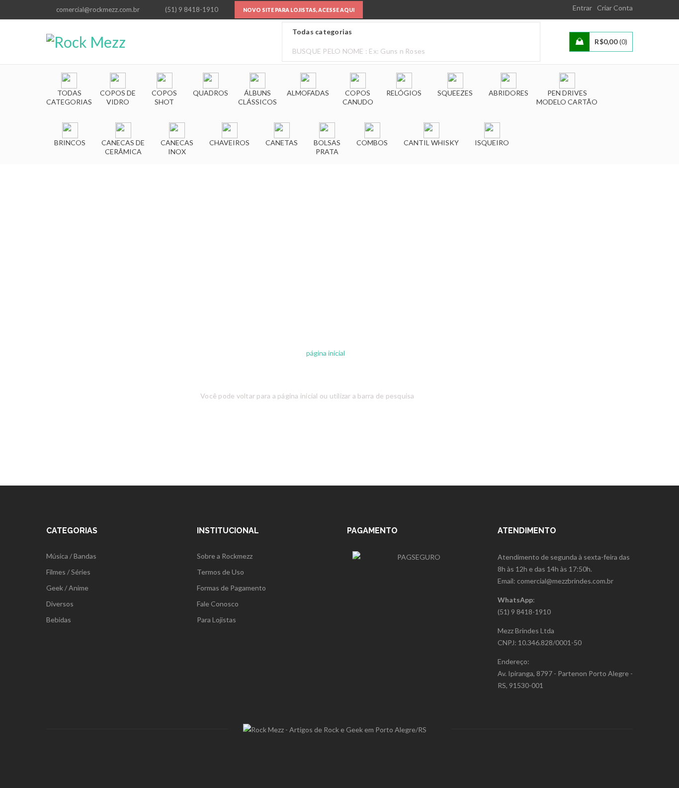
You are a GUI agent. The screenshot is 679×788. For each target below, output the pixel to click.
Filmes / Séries (68, 572)
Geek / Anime (67, 588)
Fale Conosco (218, 603)
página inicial (325, 353)
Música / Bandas (71, 556)
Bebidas (58, 619)
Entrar (582, 7)
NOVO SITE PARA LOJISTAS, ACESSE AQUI (298, 10)
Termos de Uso (220, 572)
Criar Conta (615, 7)
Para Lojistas (216, 619)
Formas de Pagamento (231, 588)
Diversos (60, 603)
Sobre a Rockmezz (225, 556)
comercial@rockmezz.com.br (98, 9)
